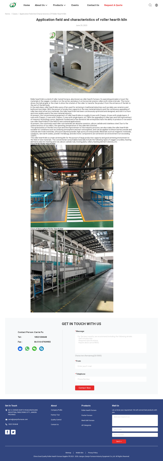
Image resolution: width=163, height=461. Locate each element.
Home (7, 14)
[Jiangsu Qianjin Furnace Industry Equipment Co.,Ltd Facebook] (7, 432)
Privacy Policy (93, 453)
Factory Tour (55, 415)
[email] (20, 348)
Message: (80, 331)
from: (78, 361)
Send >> (119, 441)
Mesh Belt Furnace (88, 420)
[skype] (41, 348)
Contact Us (55, 424)
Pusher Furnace (87, 415)
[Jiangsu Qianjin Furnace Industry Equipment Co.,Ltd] (13, 5)
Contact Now (85, 388)
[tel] (48, 348)
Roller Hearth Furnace (89, 410)
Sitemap (68, 453)
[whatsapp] (27, 348)
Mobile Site (79, 453)
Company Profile (56, 410)
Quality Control (56, 420)
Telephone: (81, 374)
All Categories (86, 425)
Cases (15, 14)
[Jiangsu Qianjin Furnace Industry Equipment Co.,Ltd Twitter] (13, 432)
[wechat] (34, 348)
